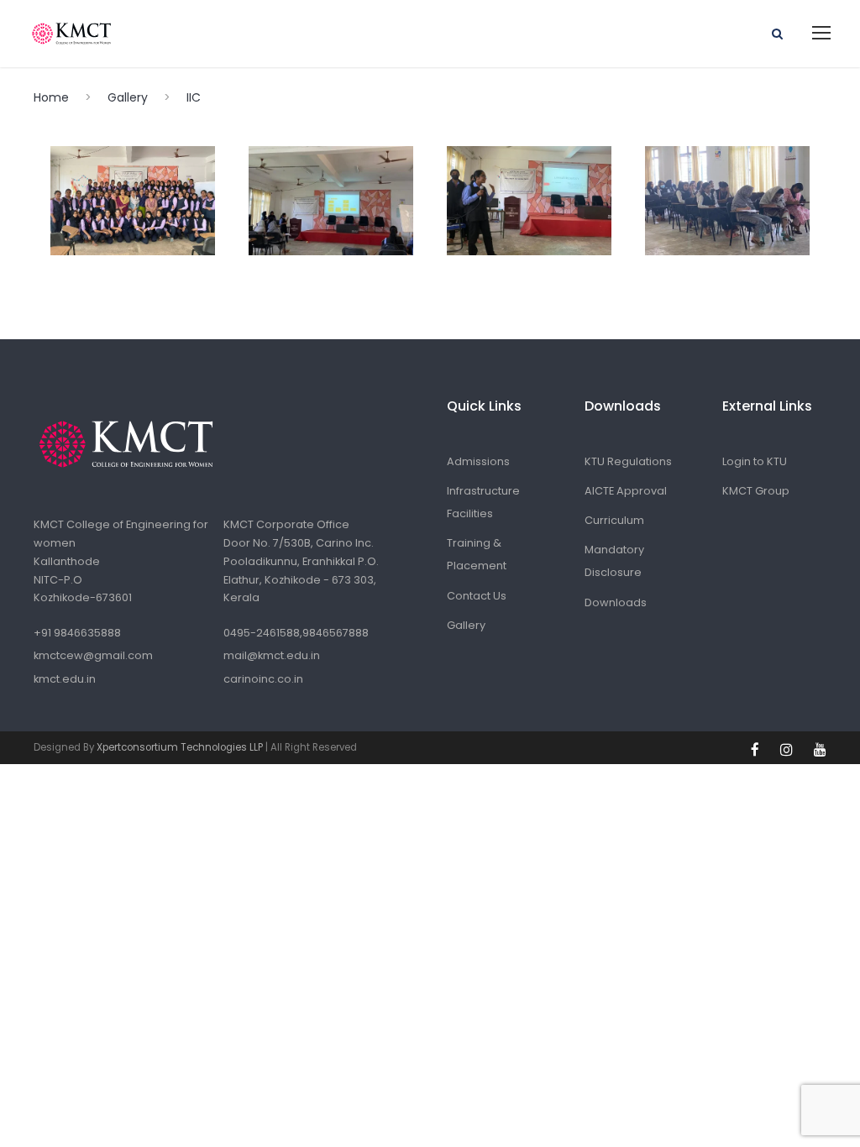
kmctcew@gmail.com (93, 655)
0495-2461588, (262, 633)
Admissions (478, 461)
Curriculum (614, 520)
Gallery (466, 625)
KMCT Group (755, 491)
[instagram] (788, 749)
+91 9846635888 (77, 633)
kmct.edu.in (65, 679)
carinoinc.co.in (263, 679)
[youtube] (820, 749)
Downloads (616, 602)
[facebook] (757, 749)
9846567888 (335, 633)
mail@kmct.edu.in (271, 655)
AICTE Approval (626, 491)
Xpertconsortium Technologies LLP (180, 747)
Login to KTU (754, 461)
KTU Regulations (628, 461)
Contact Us (476, 596)
